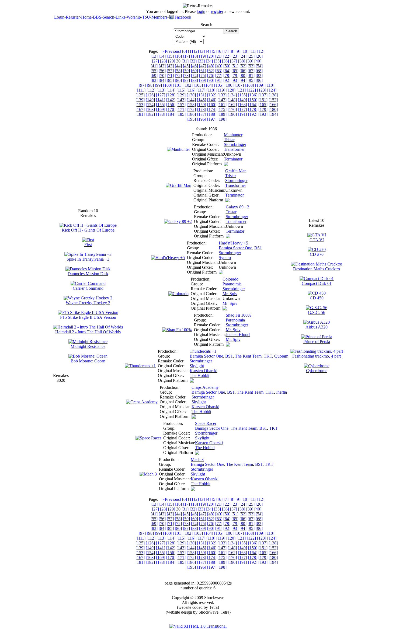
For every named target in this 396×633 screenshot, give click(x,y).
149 (242, 99)
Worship (134, 17)
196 (201, 119)
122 (251, 90)
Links (120, 17)
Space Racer (205, 423)
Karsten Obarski (203, 370)
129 (181, 95)
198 (222, 119)
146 (211, 99)
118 (210, 90)
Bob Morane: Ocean (88, 361)
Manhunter (233, 134)
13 (154, 56)
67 (251, 70)
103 (198, 85)
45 (186, 66)
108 (249, 85)
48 (210, 66)
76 (210, 75)
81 (251, 75)
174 (211, 109)
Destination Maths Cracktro (316, 269)
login (201, 11)
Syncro (225, 257)
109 (259, 85)
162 (232, 104)
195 (191, 119)
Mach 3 (197, 459)
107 (239, 85)
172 (191, 109)
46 (194, 66)
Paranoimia (232, 284)
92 (226, 80)
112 (151, 90)
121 (241, 90)
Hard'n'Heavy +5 (233, 243)
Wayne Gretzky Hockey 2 (88, 302)
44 (178, 66)
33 (201, 61)
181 (140, 114)
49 (218, 66)
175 (222, 109)
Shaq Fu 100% (238, 315)
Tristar (229, 139)
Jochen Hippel (238, 334)
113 (161, 90)
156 (170, 104)
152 (273, 99)
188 (211, 114)
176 (232, 109)
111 (141, 90)
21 (218, 56)
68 (259, 70)
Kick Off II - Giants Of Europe (88, 230)
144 (191, 99)
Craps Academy (205, 387)
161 (222, 104)
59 (186, 70)
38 (241, 61)
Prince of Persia (316, 341)
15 (170, 56)
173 (201, 109)
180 (273, 109)
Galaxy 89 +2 (237, 207)
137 (263, 95)
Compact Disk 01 (317, 283)
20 (210, 56)
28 (163, 61)
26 (259, 56)
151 (263, 99)
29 (171, 61)
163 (242, 104)
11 (252, 51)
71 (170, 75)
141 (160, 99)
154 (150, 104)
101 (177, 85)
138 (273, 95)
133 (222, 95)
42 (162, 66)
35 (217, 61)
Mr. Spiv (230, 293)
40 (257, 61)
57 (170, 70)
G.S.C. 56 (316, 312)
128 (170, 95)
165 (263, 104)
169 (160, 109)
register (217, 11)
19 (202, 56)
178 (252, 109)
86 (178, 80)
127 (160, 95)
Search (108, 17)
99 (158, 85)
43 (170, 66)
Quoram (281, 356)
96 (259, 80)
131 (201, 95)
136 (252, 95)
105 (218, 85)
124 (271, 90)
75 (202, 75)
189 (222, 114)
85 (170, 80)
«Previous (171, 51)
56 (162, 70)
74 (194, 75)
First (88, 244)
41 (154, 66)
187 (201, 114)
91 (218, 80)
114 (170, 90)
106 (229, 85)
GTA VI (317, 239)
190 (232, 114)
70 (162, 75)
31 (185, 61)
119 (220, 90)
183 (160, 114)
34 (209, 61)
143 (181, 99)
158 (191, 104)
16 (178, 56)
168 (150, 109)
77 (218, 75)
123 (261, 90)
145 (201, 99)
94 (242, 80)
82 (259, 75)
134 (232, 95)
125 (140, 95)
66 (242, 70)
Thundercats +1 (203, 351)
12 (260, 51)
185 (181, 114)
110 (269, 85)
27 (155, 61)
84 (162, 80)
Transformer (234, 149)
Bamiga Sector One (235, 248)
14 (162, 56)
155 (160, 104)
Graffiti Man (235, 171)
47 (202, 66)
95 (251, 80)
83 (154, 80)
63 (218, 70)
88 (194, 80)
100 (167, 85)
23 (234, 56)
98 (150, 85)
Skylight (197, 365)
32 (193, 61)
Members (159, 17)
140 (150, 99)
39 (249, 61)
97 (142, 85)
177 (242, 109)
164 (252, 104)
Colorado (230, 279)
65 (234, 70)
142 (170, 99)
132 (211, 95)
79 (234, 75)
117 (200, 90)
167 (140, 109)
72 (178, 75)
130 (191, 95)
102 (188, 85)
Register (73, 17)
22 (226, 56)
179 (263, 109)
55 (154, 70)
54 (259, 66)
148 (232, 99)
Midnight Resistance (88, 346)
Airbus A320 (316, 327)
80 (242, 75)
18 (194, 56)
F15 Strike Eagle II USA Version (88, 317)
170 (170, 109)
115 (180, 90)
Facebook (183, 17)
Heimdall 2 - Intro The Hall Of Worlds (88, 332)
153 (140, 104)
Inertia (281, 392)
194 (273, 114)
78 (226, 75)
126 (150, 95)
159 (201, 104)
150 (252, 99)
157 (181, 104)
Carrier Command (88, 288)
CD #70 (317, 254)
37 (233, 61)
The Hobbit (199, 375)
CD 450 (317, 298)
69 (154, 75)
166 (273, 104)
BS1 (258, 248)
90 (210, 80)
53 (251, 66)
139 (140, 99)
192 (252, 114)
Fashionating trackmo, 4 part (316, 356)
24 (242, 56)
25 (251, 56)
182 (150, 114)
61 (202, 70)
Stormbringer (235, 144)
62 (210, 70)
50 (226, 66)
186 (191, 114)
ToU (146, 17)
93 (234, 80)
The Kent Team (248, 356)
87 (186, 80)
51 (234, 66)
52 (242, 66)
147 (222, 99)
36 (225, 61)
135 (242, 95)
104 (208, 85)
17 (186, 56)
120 (230, 90)
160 (211, 104)
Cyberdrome (316, 370)
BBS (97, 17)
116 (190, 90)
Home (86, 17)
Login (59, 17)
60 (194, 70)
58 (178, 70)
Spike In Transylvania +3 (88, 259)
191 (242, 114)
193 (263, 114)
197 (211, 119)
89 (202, 80)
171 (181, 109)
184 (170, 114)
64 (226, 70)
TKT (268, 356)
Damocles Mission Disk (88, 273)
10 (244, 51)
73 (186, 75)
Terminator (233, 159)
